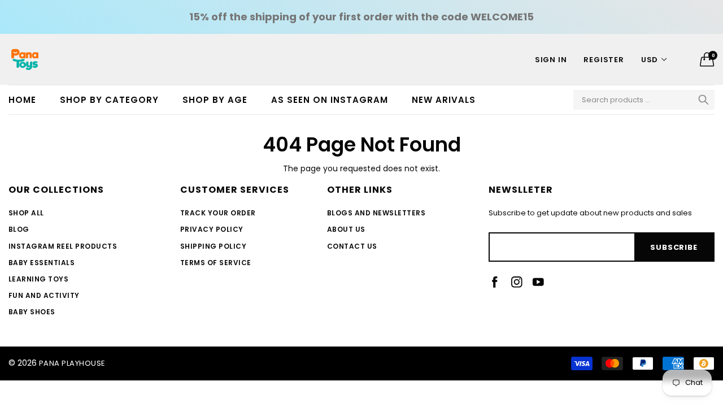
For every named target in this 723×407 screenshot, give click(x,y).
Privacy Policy (211, 229)
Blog (18, 229)
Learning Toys (38, 279)
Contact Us (352, 246)
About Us (346, 229)
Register (603, 59)
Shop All (26, 213)
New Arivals (444, 100)
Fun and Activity (44, 295)
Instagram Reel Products (62, 246)
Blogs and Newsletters (376, 213)
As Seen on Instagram (329, 100)
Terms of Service (215, 262)
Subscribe (673, 247)
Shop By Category (109, 100)
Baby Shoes (31, 312)
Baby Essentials (41, 262)
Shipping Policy (213, 246)
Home (22, 100)
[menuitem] (28, 100)
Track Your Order (218, 213)
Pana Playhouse (72, 363)
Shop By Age (214, 100)
